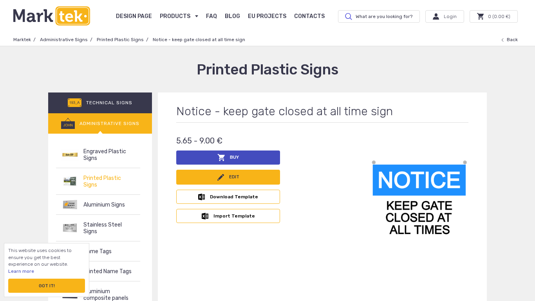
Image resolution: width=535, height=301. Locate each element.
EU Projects (267, 16)
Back (512, 39)
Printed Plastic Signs (120, 39)
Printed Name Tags (107, 271)
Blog (232, 16)
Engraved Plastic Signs (104, 154)
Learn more (21, 271)
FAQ (211, 16)
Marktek (22, 39)
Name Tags (97, 251)
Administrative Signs (64, 39)
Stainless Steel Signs (102, 228)
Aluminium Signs (104, 204)
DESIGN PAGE (134, 16)
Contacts (309, 16)
